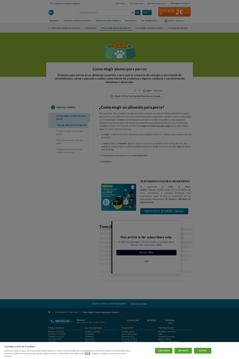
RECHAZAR (183, 350)
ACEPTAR (203, 350)
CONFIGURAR (164, 350)
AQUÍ (87, 353)
